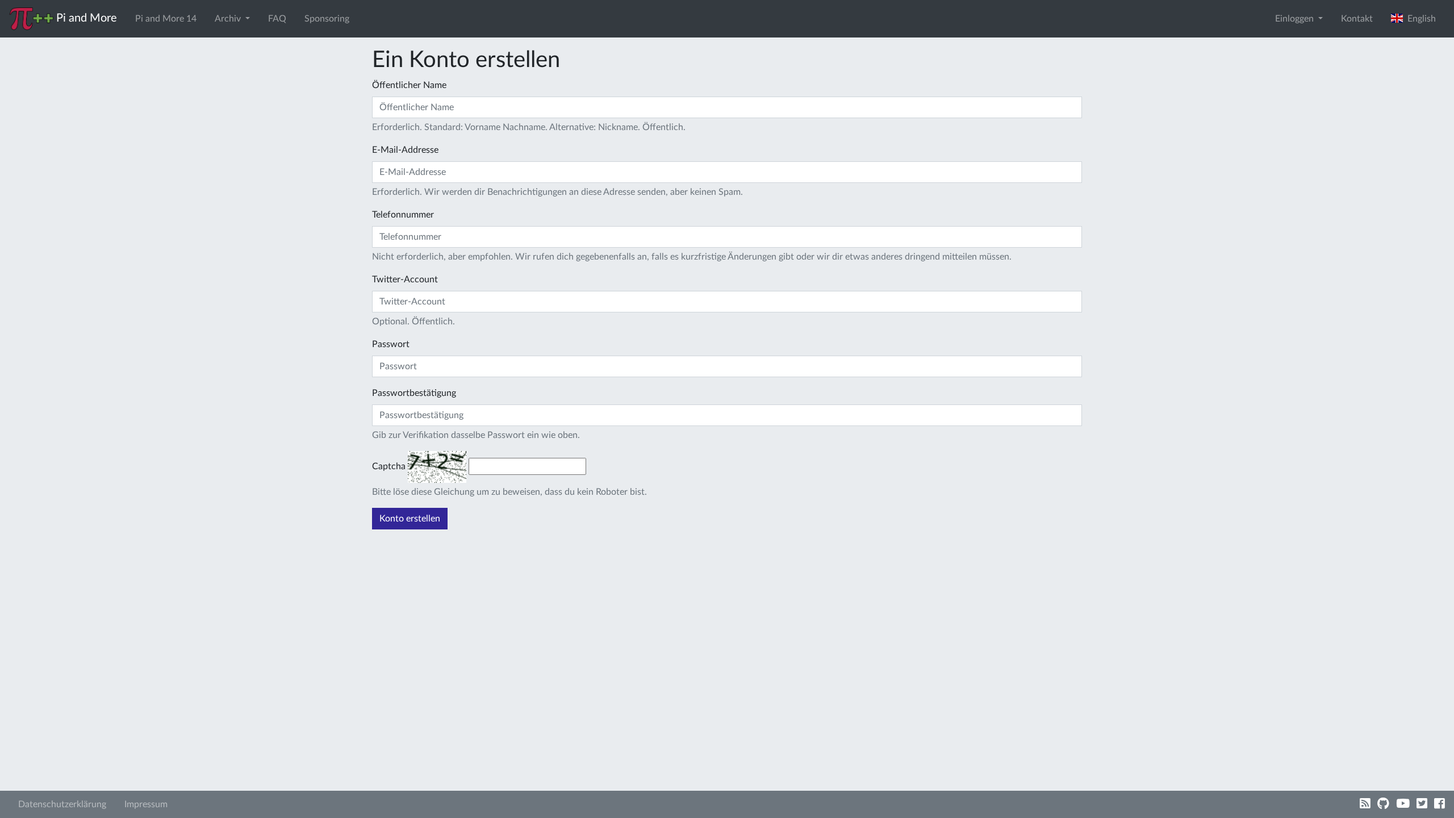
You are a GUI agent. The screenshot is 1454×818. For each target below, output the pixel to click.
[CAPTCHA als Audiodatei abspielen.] (437, 466)
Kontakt (1357, 18)
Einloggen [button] (1295, 18)
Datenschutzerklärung (62, 804)
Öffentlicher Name (409, 85)
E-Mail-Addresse (405, 150)
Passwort (391, 344)
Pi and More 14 (166, 18)
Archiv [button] (229, 18)
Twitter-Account (405, 279)
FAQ (277, 18)
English (1419, 18)
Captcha (389, 466)
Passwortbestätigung (414, 393)
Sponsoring (326, 18)
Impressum (146, 804)
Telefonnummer (403, 214)
